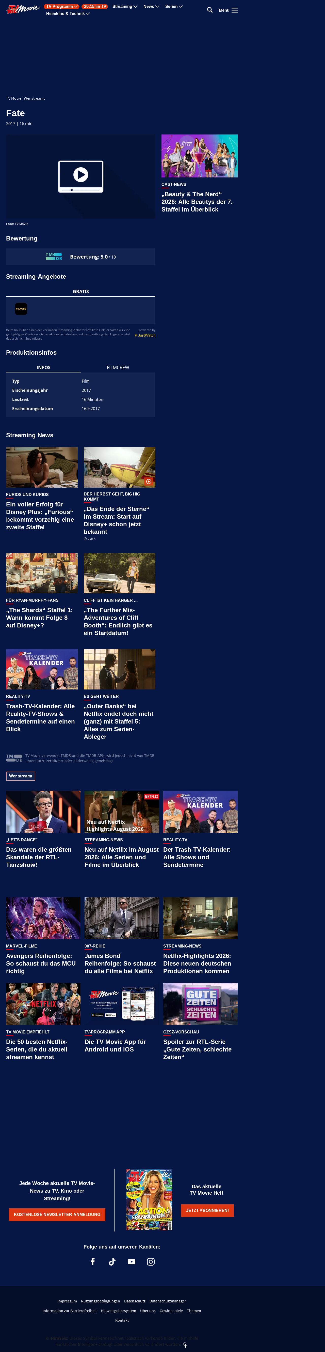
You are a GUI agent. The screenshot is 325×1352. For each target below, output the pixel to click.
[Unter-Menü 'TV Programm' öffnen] (76, 6)
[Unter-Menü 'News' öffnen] (157, 6)
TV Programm (59, 7)
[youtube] (131, 1261)
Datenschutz (134, 1300)
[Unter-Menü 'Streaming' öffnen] (135, 6)
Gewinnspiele (171, 1310)
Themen (194, 1310)
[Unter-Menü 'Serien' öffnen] (181, 6)
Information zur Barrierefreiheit (70, 1310)
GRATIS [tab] (81, 291)
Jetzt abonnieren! (207, 1210)
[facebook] (93, 1261)
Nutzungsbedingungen (100, 1300)
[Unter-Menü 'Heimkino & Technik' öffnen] (88, 13)
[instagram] (150, 1261)
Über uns (148, 1310)
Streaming (122, 7)
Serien (171, 7)
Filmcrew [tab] (118, 367)
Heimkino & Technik (65, 14)
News (148, 7)
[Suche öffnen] (210, 10)
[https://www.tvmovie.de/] (23, 9)
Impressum (67, 1300)
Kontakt (122, 1320)
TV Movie (13, 98)
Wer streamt (34, 98)
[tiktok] (112, 1261)
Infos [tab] (44, 367)
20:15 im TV (95, 7)
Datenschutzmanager (168, 1300)
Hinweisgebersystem (118, 1310)
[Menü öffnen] (235, 10)
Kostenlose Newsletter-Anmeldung (57, 1214)
